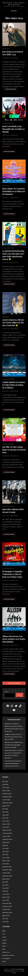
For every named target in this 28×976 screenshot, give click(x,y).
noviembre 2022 (7, 906)
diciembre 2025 (6, 793)
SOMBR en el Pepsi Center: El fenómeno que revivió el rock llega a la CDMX (13, 736)
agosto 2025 (5, 806)
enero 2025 (5, 827)
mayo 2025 (5, 815)
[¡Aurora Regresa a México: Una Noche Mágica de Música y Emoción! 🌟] (14, 303)
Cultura (4, 123)
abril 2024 (5, 854)
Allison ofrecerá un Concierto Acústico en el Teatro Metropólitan (13, 639)
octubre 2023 (6, 873)
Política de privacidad (9, 971)
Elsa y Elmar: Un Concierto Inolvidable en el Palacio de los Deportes (13, 191)
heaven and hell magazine (14, 3)
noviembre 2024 (7, 833)
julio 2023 (5, 882)
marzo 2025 (5, 821)
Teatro (4, 961)
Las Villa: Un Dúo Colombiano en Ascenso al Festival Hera (14, 450)
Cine (3, 934)
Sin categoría (6, 958)
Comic (4, 937)
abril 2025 (5, 818)
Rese (3, 949)
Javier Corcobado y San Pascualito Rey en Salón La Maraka (13, 129)
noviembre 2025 (7, 797)
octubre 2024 (6, 836)
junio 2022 (5, 921)
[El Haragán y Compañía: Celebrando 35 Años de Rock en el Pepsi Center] (14, 554)
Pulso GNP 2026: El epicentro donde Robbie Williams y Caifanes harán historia (13, 763)
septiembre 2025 (7, 803)
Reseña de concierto (8, 955)
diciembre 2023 (6, 867)
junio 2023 (5, 885)
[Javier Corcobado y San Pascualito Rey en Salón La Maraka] (14, 109)
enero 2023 (5, 900)
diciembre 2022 (6, 903)
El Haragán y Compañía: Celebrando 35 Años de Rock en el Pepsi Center (12, 574)
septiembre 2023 (7, 876)
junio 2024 (5, 848)
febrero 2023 (6, 897)
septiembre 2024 (7, 839)
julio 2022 (5, 918)
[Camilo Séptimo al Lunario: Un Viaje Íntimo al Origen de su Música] (14, 365)
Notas (7, 48)
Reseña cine (5, 952)
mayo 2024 (5, 851)
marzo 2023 (5, 894)
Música (4, 48)
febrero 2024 (6, 861)
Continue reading (11, 89)
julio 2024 (5, 845)
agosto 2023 (5, 879)
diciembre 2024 (6, 830)
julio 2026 (5, 781)
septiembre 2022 (7, 912)
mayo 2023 (5, 888)
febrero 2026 (6, 790)
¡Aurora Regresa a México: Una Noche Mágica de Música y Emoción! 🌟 (13, 322)
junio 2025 (5, 812)
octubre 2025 (6, 800)
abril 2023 (5, 891)
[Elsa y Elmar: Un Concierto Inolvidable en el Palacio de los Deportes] (14, 171)
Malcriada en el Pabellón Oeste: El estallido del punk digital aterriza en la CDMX (14, 745)
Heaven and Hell (14, 58)
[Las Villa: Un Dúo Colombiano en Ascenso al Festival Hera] (14, 429)
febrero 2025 (6, 824)
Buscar (7, 692)
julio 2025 (5, 809)
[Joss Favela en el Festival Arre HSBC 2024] (14, 34)
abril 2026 (5, 784)
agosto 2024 (5, 842)
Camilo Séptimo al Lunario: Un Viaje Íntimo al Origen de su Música (13, 385)
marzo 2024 (5, 857)
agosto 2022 (5, 915)
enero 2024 (5, 864)
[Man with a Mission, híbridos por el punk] (14, 492)
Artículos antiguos (14, 683)
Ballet (4, 931)
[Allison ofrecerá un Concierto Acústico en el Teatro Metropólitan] (14, 619)
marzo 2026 (5, 787)
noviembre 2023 (7, 870)
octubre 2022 (6, 909)
